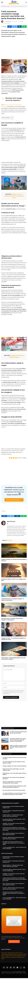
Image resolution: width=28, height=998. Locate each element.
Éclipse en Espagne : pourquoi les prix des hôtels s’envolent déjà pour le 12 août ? (18, 747)
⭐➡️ (14, 499)
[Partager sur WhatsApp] (24, 26)
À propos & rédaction (17, 971)
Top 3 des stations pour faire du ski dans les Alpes (14, 790)
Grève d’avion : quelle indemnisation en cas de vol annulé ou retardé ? (13, 658)
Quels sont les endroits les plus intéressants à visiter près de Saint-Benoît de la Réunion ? (14, 786)
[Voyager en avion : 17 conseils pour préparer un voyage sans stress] (14, 629)
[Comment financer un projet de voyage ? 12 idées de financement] (14, 590)
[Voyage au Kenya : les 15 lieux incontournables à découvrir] (14, 551)
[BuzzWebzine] (14, 2)
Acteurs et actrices (18, 954)
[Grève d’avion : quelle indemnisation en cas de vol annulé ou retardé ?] (14, 649)
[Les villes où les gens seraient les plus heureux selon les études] (5, 733)
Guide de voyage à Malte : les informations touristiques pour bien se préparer (12, 782)
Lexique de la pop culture (13, 952)
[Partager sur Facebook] (9, 26)
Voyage (8, 6)
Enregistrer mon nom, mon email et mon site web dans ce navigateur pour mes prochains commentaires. (13, 692)
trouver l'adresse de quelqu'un (15, 955)
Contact (24, 972)
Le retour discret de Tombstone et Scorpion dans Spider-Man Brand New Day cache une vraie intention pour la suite (15, 829)
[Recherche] (26, 2)
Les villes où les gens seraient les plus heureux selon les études (18, 732)
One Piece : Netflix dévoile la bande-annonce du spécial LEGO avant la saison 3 (13, 838)
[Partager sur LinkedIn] (19, 26)
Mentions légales (19, 972)
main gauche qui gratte (15, 957)
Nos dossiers (4, 952)
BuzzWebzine (3, 6)
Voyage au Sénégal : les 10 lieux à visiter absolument (14, 766)
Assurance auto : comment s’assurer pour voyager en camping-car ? (12, 619)
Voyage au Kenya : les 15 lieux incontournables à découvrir (14, 560)
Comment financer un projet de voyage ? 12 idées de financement (12, 599)
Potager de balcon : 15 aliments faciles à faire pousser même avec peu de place (13, 815)
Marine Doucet (8, 21)
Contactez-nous (14, 941)
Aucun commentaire (6, 23)
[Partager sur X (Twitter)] (14, 26)
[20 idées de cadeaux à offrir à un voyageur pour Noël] (14, 570)
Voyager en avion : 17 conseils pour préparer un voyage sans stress (14, 196)
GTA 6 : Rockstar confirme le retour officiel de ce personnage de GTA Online (13, 834)
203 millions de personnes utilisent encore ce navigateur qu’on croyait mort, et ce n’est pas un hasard (13, 843)
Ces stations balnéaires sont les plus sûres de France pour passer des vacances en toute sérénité (18, 740)
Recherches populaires (10, 972)
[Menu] (2, 2)
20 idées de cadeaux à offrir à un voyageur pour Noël (13, 579)
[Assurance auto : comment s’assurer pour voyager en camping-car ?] (14, 610)
